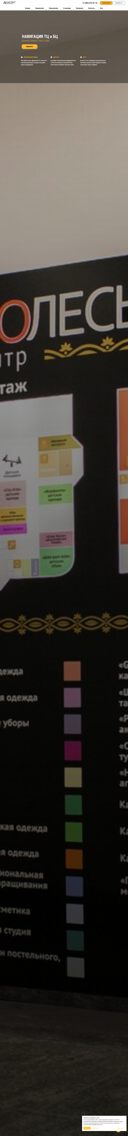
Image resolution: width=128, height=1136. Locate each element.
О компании (67, 8)
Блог (101, 8)
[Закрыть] (125, 1133)
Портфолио (79, 8)
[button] (106, 3)
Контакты (91, 8)
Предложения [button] (53, 8)
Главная (27, 8)
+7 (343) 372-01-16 (89, 3)
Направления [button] (39, 8)
